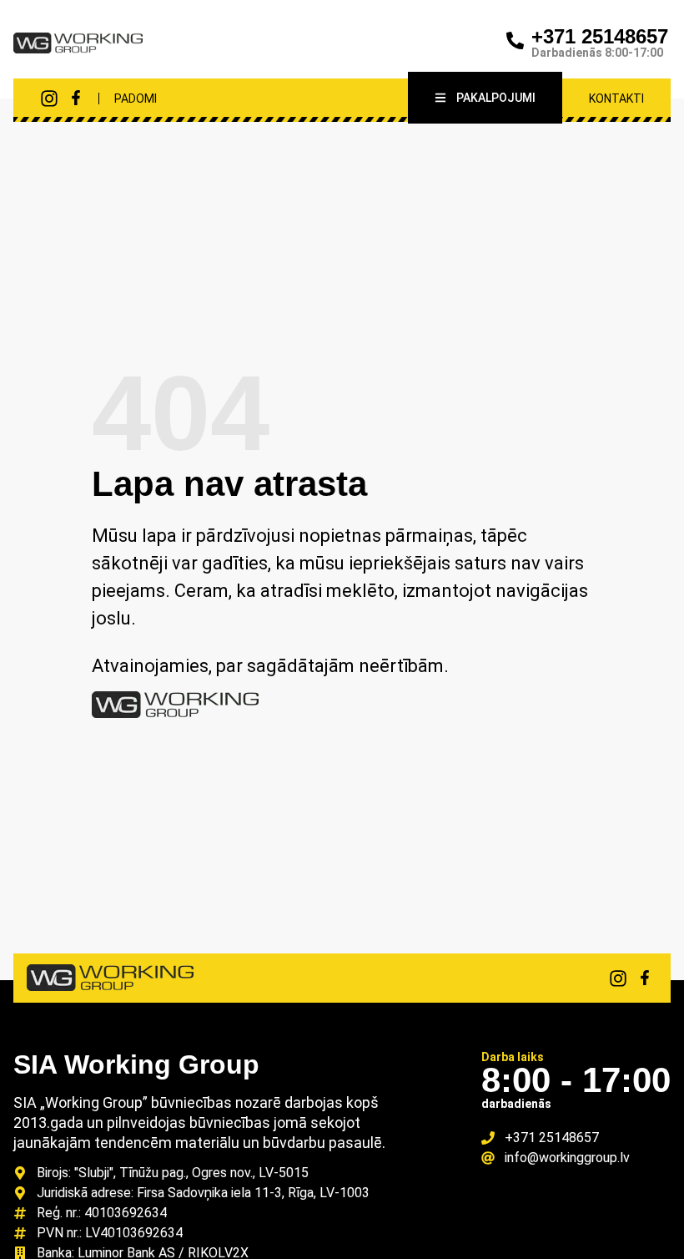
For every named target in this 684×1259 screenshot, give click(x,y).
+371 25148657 (599, 36)
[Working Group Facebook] (75, 97)
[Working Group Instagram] (49, 98)
